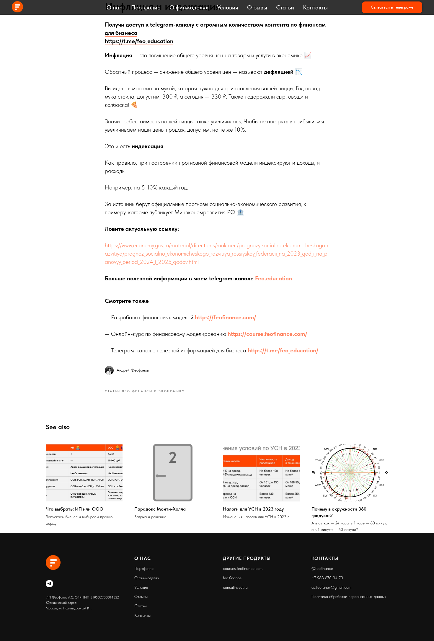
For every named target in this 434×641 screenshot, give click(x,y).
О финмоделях (188, 7)
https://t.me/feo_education (139, 41)
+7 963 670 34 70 (327, 577)
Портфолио (146, 7)
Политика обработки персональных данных (348, 596)
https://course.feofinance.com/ (267, 333)
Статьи (285, 7)
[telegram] (49, 583)
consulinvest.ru (235, 587)
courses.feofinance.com (242, 568)
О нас (114, 7)
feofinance (324, 568)
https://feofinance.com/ (225, 317)
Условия (227, 7)
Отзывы (257, 7)
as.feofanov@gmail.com (331, 587)
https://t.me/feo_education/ (283, 350)
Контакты (315, 7)
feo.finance (232, 577)
